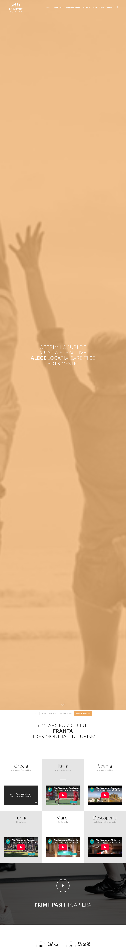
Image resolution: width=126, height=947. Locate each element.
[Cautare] (117, 7)
